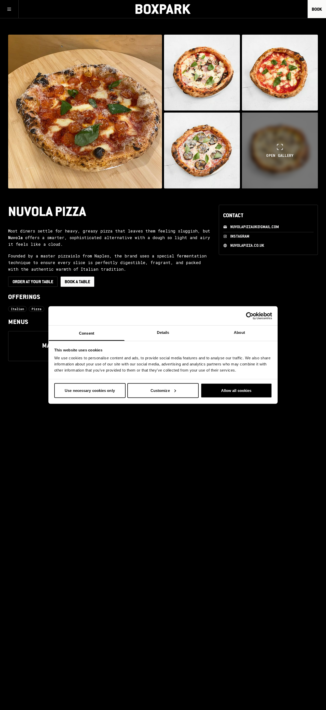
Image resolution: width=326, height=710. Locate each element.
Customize (160, 390)
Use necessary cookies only (90, 390)
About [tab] (239, 332)
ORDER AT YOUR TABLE (32, 282)
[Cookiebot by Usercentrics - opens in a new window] (249, 316)
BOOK (317, 10)
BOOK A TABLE (77, 282)
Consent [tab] (86, 333)
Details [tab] (163, 332)
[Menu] (9, 9)
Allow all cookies (236, 390)
